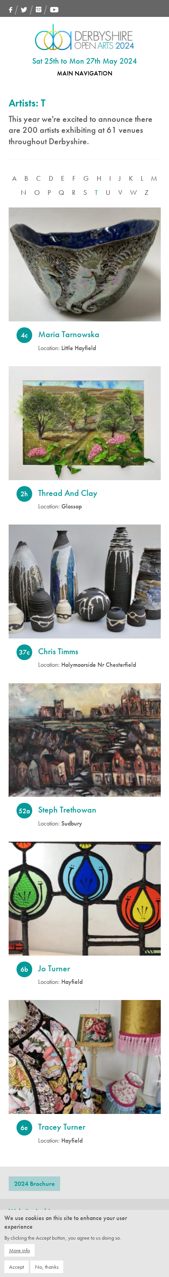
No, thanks (47, 1266)
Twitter (24, 10)
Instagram (39, 10)
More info (19, 1250)
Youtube (54, 10)
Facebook (11, 10)
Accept (16, 1266)
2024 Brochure (34, 1184)
